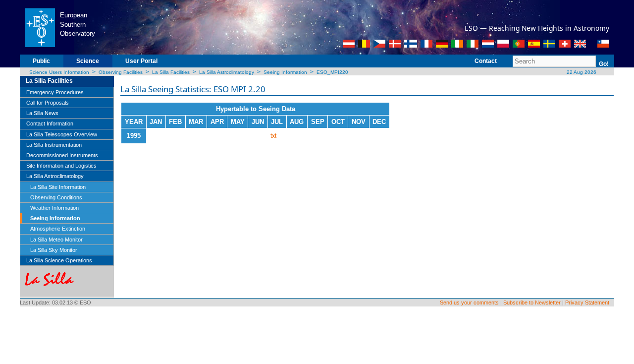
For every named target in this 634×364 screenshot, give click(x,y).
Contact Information (49, 123)
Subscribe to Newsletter (532, 302)
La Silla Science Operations (59, 260)
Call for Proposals (47, 103)
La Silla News (42, 113)
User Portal (141, 61)
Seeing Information (285, 72)
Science (87, 61)
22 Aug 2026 (580, 72)
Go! (604, 64)
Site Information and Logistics (61, 166)
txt (273, 135)
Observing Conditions (56, 197)
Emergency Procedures (55, 92)
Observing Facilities (121, 72)
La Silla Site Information (58, 187)
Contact (486, 61)
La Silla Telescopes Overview (61, 134)
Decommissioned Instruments (62, 155)
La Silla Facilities (171, 72)
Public (41, 61)
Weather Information (54, 208)
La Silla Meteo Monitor (56, 240)
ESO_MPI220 (332, 72)
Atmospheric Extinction (57, 229)
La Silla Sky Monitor (53, 250)
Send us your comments (469, 302)
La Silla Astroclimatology (226, 72)
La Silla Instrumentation (54, 145)
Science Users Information (59, 72)
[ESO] (40, 26)
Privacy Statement (587, 302)
